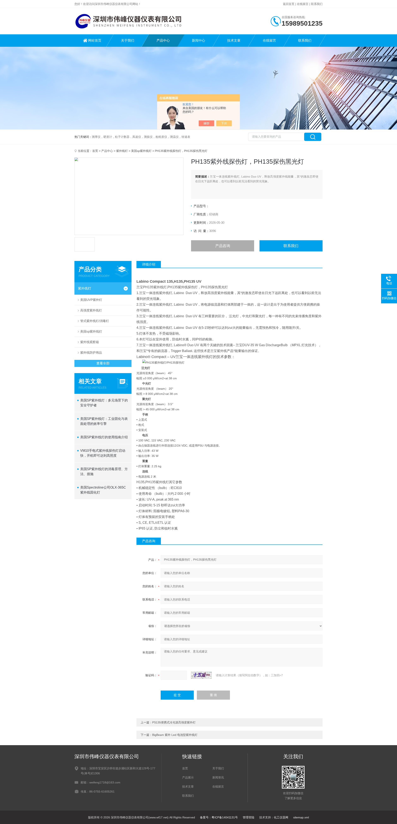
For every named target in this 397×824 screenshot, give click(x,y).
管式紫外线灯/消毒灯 (94, 321)
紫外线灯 (122, 151)
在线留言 (303, 4)
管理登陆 (248, 817)
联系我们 (317, 4)
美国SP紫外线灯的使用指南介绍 (104, 437)
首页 (95, 151)
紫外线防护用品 (91, 352)
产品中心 (163, 40)
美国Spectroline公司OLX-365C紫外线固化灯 (103, 490)
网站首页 (94, 40)
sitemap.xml (301, 817)
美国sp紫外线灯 (141, 151)
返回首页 (288, 4)
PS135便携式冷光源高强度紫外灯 (174, 722)
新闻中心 (198, 40)
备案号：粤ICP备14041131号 (219, 817)
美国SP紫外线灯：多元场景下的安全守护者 (104, 403)
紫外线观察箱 (89, 342)
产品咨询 (222, 246)
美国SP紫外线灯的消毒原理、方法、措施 (104, 471)
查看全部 (103, 363)
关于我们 (127, 40)
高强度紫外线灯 (91, 310)
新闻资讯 (218, 777)
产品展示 (188, 777)
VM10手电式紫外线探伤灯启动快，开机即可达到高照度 (102, 453)
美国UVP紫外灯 (91, 299)
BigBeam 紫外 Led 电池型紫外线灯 (174, 734)
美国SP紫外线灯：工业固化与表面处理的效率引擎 (104, 421)
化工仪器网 (281, 817)
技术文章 (233, 40)
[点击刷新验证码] (201, 675)
